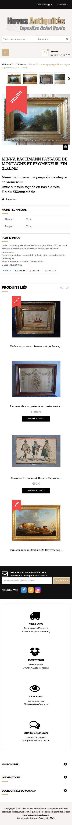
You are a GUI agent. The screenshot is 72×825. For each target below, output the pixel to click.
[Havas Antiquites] (36, 23)
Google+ (36, 271)
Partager (20, 271)
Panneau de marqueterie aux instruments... (36, 406)
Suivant (69, 78)
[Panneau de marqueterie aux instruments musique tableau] (36, 379)
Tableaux (21, 64)
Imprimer (11, 199)
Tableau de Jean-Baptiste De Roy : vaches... (36, 549)
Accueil (8, 64)
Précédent (3, 78)
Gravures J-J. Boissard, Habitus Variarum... (36, 478)
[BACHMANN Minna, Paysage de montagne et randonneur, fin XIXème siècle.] (14, 79)
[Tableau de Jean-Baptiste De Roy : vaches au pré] (36, 522)
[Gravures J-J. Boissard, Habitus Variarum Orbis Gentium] (36, 450)
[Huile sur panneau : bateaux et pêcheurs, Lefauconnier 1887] (36, 319)
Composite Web (47, 818)
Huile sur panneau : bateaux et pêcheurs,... (36, 346)
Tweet (7, 271)
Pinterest (51, 271)
